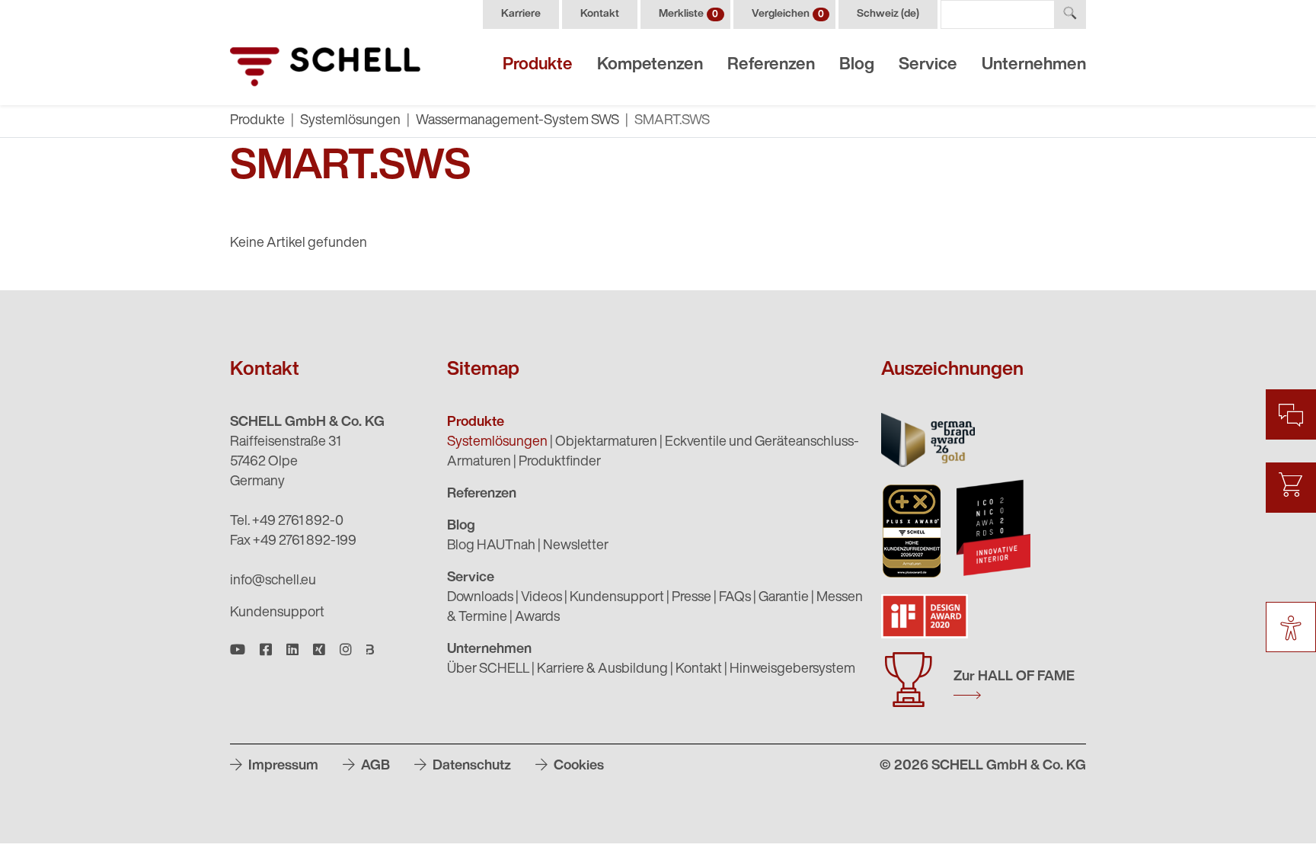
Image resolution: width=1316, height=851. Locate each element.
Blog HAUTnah (491, 546)
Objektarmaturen (606, 442)
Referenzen (771, 65)
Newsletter (575, 546)
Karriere (521, 14)
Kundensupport (277, 613)
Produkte (538, 65)
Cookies (577, 766)
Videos (541, 598)
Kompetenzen (650, 65)
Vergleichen (788, 14)
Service (928, 65)
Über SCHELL (488, 670)
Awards (537, 618)
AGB (374, 766)
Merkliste (688, 14)
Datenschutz (470, 766)
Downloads (480, 598)
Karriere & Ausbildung (602, 670)
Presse (691, 598)
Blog (856, 65)
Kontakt (599, 14)
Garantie (784, 598)
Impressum (281, 766)
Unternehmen (1034, 65)
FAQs (735, 598)
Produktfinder (560, 462)
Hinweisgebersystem (792, 670)
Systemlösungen (350, 121)
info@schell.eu (273, 581)
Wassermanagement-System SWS (517, 121)
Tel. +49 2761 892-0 (286, 522)
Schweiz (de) (888, 14)
